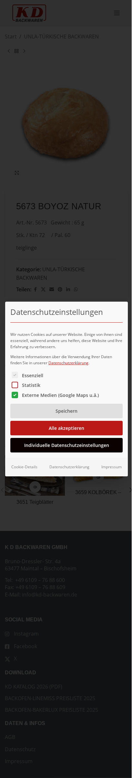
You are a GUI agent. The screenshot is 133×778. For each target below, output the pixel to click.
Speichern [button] (66, 411)
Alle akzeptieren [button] (66, 428)
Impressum (111, 467)
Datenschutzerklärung (68, 363)
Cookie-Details (24, 467)
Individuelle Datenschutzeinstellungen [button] (66, 445)
